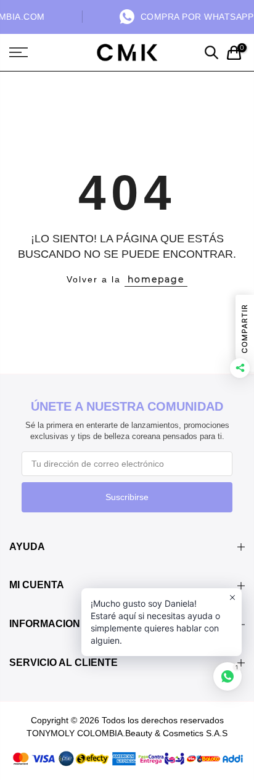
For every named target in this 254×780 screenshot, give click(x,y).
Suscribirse (127, 497)
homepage (156, 279)
